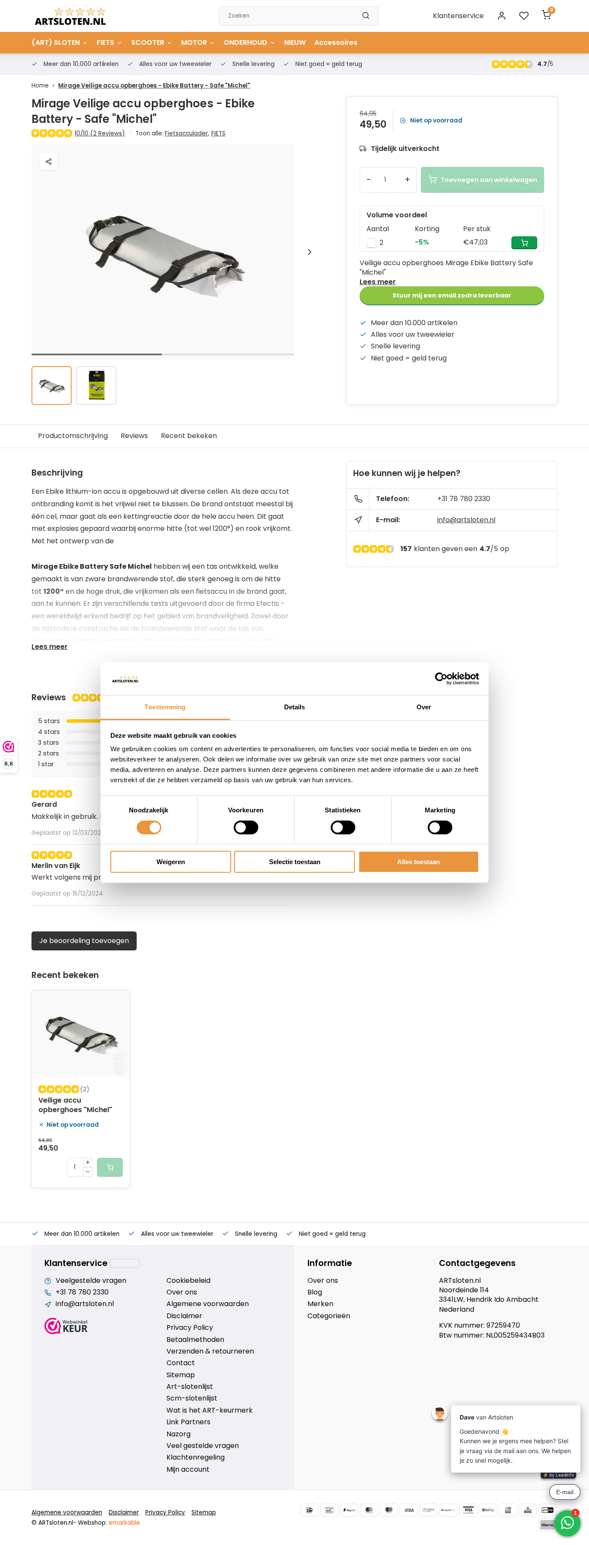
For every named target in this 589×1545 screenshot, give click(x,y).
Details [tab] (294, 707)
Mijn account (188, 1469)
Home (40, 85)
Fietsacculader (187, 133)
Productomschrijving (73, 436)
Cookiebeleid (188, 1280)
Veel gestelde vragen (202, 1446)
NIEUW (295, 42)
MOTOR (194, 42)
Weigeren (171, 861)
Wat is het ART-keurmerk (209, 1410)
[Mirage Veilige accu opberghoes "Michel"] (80, 1033)
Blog (314, 1292)
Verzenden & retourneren (210, 1351)
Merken (320, 1304)
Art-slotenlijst (189, 1386)
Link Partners (188, 1422)
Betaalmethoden (195, 1339)
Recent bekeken (189, 436)
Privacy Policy (189, 1327)
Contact (180, 1363)
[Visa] (409, 1510)
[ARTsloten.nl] (70, 16)
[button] (309, 252)
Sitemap (180, 1375)
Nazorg (178, 1434)
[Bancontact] (329, 1510)
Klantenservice (458, 16)
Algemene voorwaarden (207, 1304)
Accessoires (335, 42)
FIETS (105, 42)
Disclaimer (184, 1316)
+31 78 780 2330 (463, 499)
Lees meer (378, 282)
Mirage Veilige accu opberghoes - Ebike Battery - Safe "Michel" (154, 85)
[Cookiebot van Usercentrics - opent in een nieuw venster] (441, 678)
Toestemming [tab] (164, 707)
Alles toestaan (418, 861)
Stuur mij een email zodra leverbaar (451, 295)
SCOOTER (147, 42)
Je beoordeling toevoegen (84, 941)
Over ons (181, 1292)
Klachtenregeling (195, 1457)
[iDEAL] (310, 1510)
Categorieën (328, 1316)
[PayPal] (349, 1510)
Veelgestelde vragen (91, 1280)
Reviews (134, 436)
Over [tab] (424, 707)
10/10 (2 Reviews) (100, 133)
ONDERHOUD (245, 42)
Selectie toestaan (294, 861)
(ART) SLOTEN (55, 42)
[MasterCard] (369, 1510)
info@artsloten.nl (466, 520)
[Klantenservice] (125, 1263)
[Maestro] (389, 1510)
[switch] (246, 827)
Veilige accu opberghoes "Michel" (75, 1105)
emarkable (124, 1523)
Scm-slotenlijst (191, 1398)
